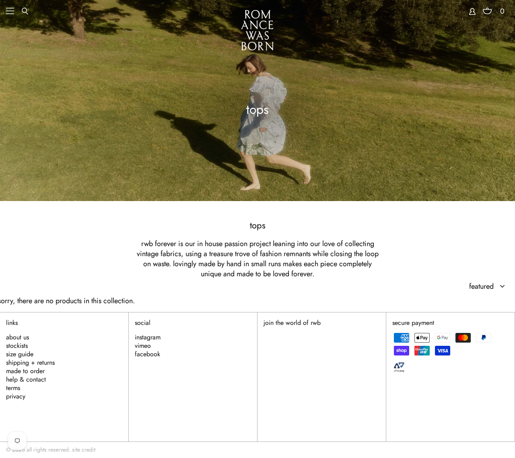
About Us (17, 337)
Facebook (147, 354)
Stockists (17, 346)
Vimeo (143, 346)
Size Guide (19, 354)
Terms (13, 388)
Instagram (148, 337)
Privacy (15, 396)
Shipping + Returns (30, 363)
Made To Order (25, 371)
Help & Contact (26, 380)
